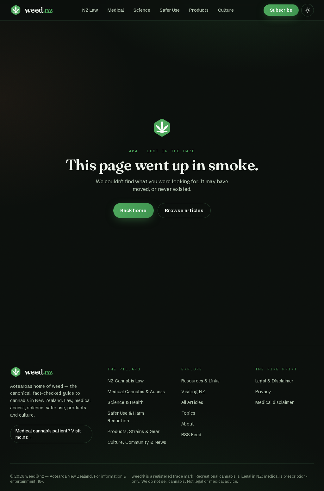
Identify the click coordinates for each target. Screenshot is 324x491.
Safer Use (170, 10)
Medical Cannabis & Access (136, 391)
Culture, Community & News (137, 442)
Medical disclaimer (274, 402)
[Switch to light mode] (307, 10)
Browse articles (184, 210)
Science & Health (126, 402)
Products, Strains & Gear (133, 431)
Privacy (263, 391)
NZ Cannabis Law (126, 381)
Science (142, 10)
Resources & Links (200, 381)
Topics (188, 413)
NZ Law (90, 10)
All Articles (192, 402)
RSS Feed (191, 434)
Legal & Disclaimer (274, 381)
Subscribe (281, 10)
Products (199, 10)
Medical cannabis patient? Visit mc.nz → (48, 434)
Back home (133, 210)
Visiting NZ (193, 391)
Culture (226, 10)
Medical (116, 10)
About (187, 424)
